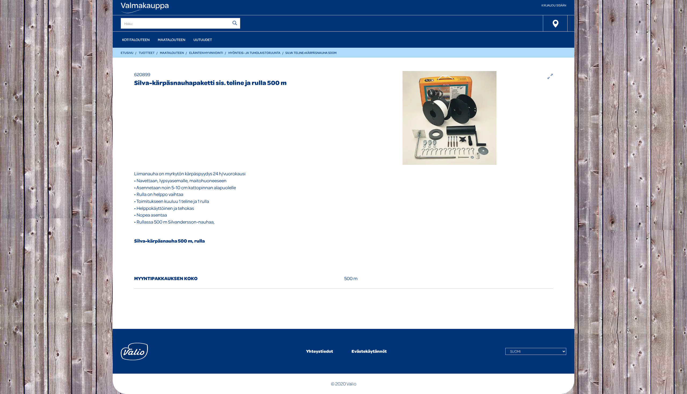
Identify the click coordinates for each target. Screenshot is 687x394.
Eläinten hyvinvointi (206, 52)
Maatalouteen (171, 39)
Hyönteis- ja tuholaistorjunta (254, 52)
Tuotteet (147, 52)
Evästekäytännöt (369, 351)
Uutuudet (202, 39)
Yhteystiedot (319, 351)
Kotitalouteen (136, 39)
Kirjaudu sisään (554, 5)
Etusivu (127, 52)
